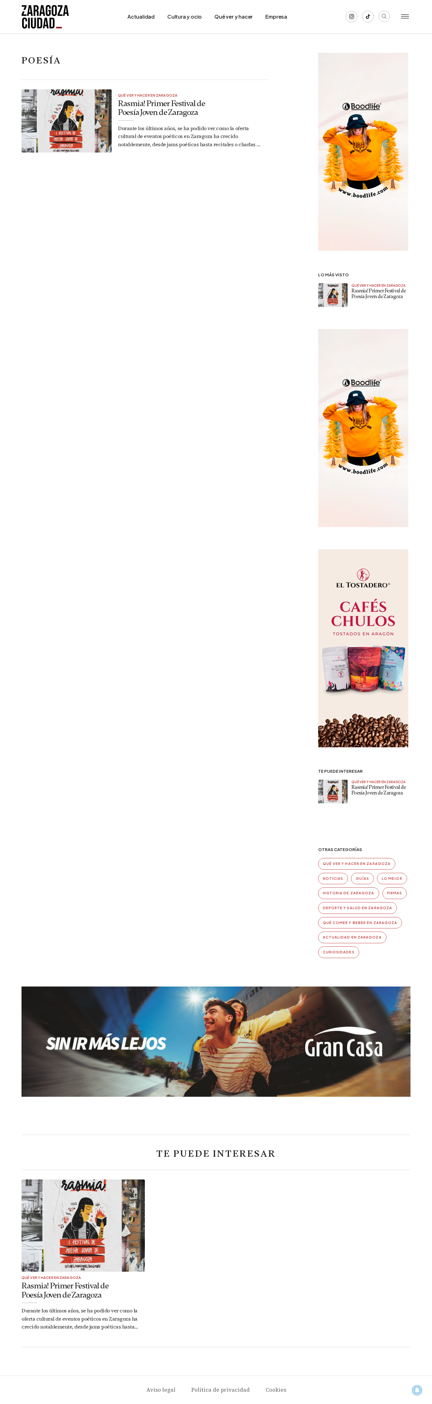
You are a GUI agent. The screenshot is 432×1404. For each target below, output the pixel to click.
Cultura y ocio (184, 16)
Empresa (276, 16)
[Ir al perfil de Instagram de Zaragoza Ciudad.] (351, 16)
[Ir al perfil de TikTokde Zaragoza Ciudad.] (367, 16)
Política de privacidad (220, 1390)
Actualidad (141, 16)
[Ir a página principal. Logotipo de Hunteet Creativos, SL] (45, 17)
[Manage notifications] (417, 1390)
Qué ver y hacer (233, 16)
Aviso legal (161, 1390)
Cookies (276, 1390)
